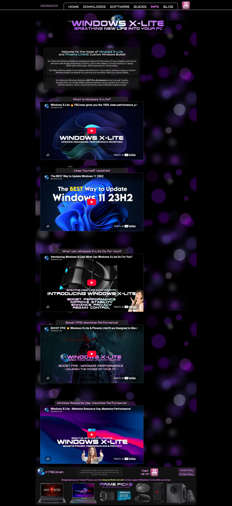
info (155, 7)
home (73, 7)
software (119, 7)
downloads (94, 7)
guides (140, 7)
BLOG (168, 7)
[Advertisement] (92, 238)
